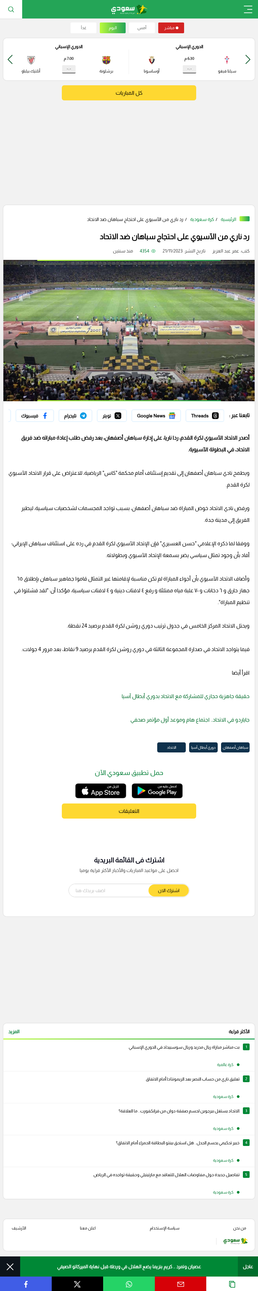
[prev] (248, 59)
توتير (122, 414)
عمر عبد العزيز (225, 250)
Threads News (209, 414)
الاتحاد (171, 747)
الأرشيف (19, 1228)
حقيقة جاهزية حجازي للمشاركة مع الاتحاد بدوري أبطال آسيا (186, 696)
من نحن (239, 1228)
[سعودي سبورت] (129, 9)
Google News (166, 414)
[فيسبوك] (34, 415)
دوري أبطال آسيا (203, 747)
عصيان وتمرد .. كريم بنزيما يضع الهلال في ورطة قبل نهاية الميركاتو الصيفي (129, 1266)
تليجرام (85, 414)
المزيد (13, 1031)
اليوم (113, 28)
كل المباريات (129, 93)
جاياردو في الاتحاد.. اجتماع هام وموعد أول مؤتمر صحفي (190, 720)
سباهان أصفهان (235, 747)
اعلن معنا (88, 1228)
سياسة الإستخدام (164, 1228)
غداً (83, 28)
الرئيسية (228, 219)
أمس (141, 28)
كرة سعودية (202, 219)
